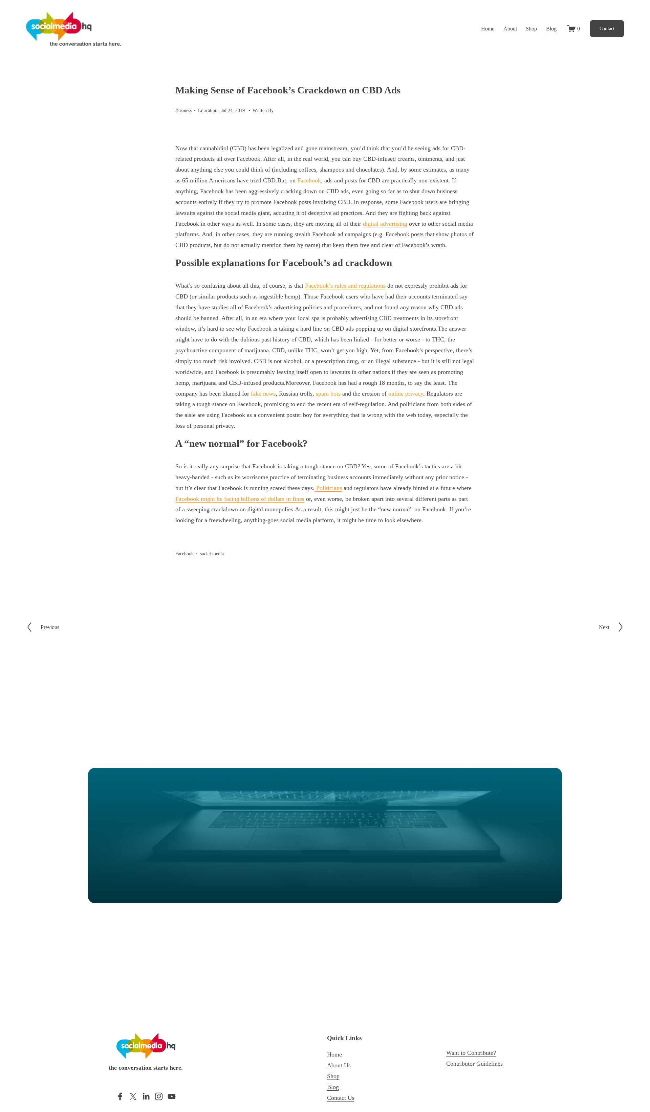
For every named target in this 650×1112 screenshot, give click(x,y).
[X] (133, 1096)
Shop (531, 28)
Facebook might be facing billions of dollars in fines (239, 498)
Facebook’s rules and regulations (345, 285)
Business (183, 110)
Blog (551, 28)
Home (487, 28)
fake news (262, 393)
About (510, 28)
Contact (607, 28)
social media (212, 553)
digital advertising (385, 223)
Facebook (309, 180)
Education (207, 110)
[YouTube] (172, 1096)
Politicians (328, 488)
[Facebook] (120, 1096)
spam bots (328, 393)
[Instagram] (159, 1096)
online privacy (405, 393)
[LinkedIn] (146, 1096)
